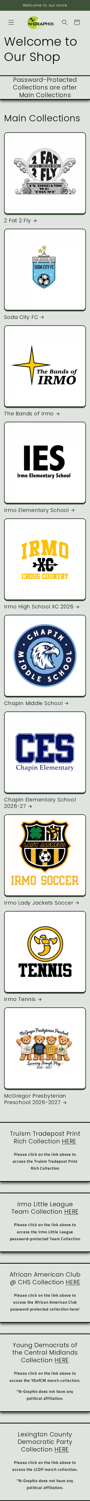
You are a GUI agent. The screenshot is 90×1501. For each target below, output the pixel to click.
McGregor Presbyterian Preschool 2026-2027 (35, 1099)
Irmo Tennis (20, 999)
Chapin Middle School (33, 703)
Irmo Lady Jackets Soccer (38, 903)
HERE (69, 1141)
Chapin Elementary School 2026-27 (40, 802)
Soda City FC (21, 317)
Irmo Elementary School (36, 510)
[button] (11, 22)
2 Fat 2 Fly (17, 220)
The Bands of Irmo (29, 413)
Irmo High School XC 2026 (38, 606)
